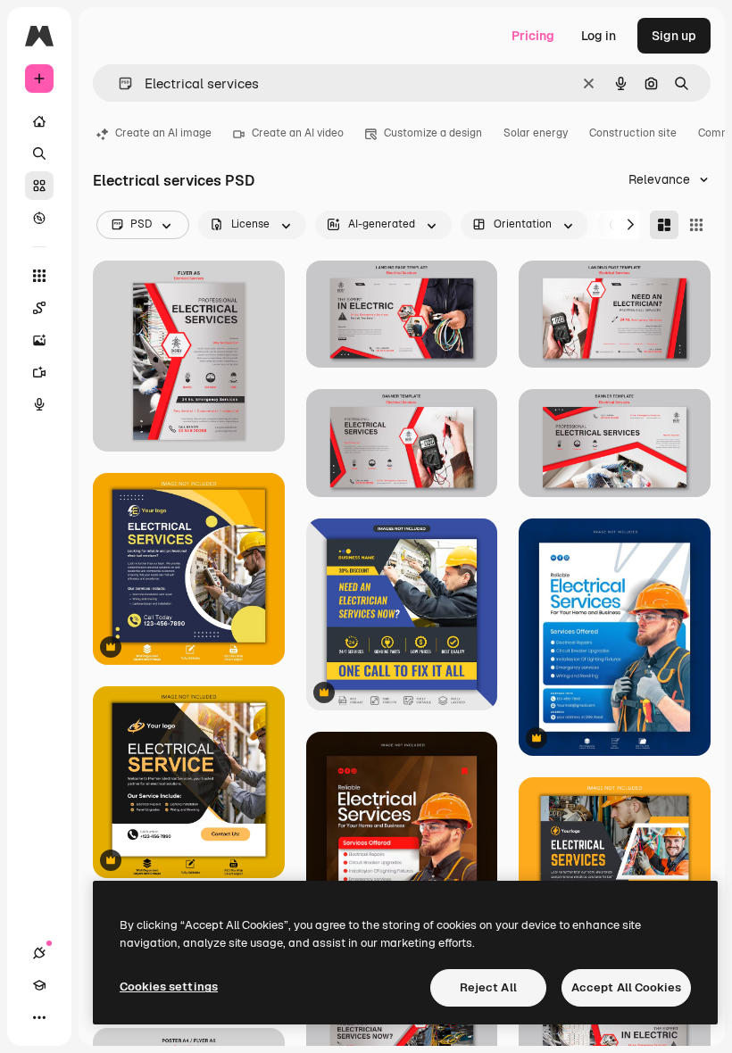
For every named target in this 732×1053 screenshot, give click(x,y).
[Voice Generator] (39, 404)
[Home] (39, 121)
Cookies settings (169, 986)
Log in (598, 36)
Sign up (674, 36)
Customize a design (433, 133)
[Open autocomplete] (118, 83)
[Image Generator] (39, 340)
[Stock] (39, 185)
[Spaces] (39, 308)
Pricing (533, 36)
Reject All (488, 987)
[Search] (39, 153)
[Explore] (39, 217)
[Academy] (39, 985)
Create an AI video (298, 133)
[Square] (696, 225)
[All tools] (39, 275)
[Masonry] (664, 225)
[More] (39, 1017)
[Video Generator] (39, 372)
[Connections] (39, 953)
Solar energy (535, 133)
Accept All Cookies (626, 987)
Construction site (633, 133)
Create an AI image (163, 133)
